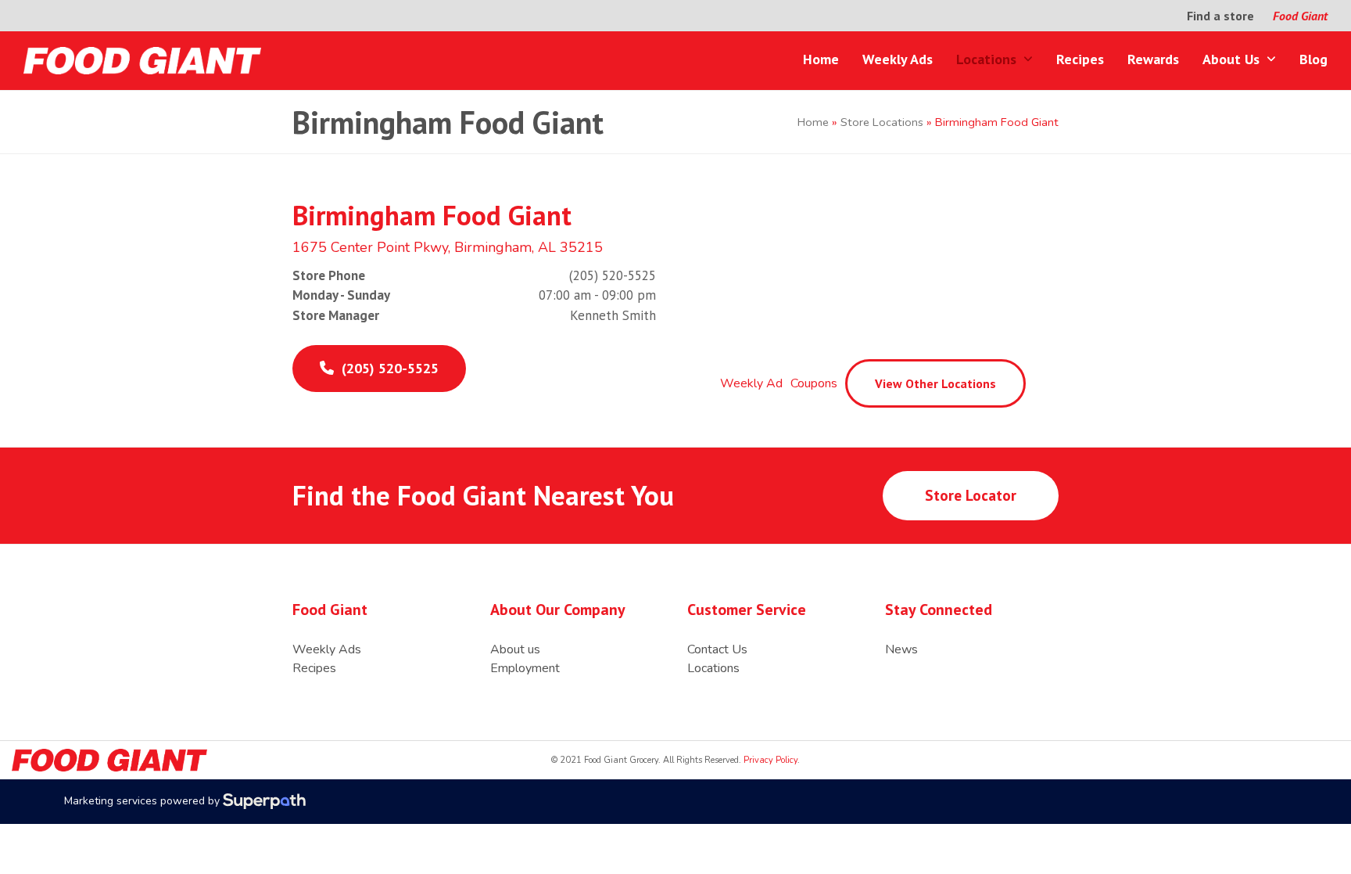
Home (813, 122)
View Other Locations (935, 383)
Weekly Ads (326, 649)
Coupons (813, 383)
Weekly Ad (751, 383)
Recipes (314, 668)
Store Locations (881, 122)
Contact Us (717, 649)
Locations (713, 668)
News (901, 649)
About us (515, 649)
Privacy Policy (769, 760)
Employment (525, 668)
